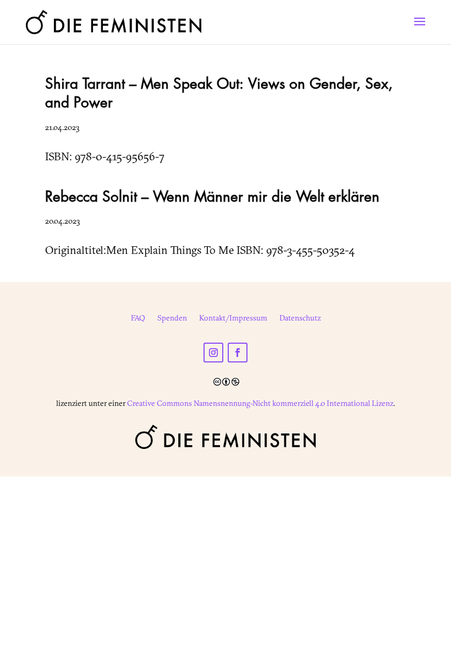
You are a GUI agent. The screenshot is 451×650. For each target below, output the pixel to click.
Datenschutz (300, 318)
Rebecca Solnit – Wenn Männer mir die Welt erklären (212, 197)
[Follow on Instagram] (213, 352)
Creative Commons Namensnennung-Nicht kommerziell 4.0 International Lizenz (260, 403)
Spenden (172, 318)
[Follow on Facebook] (238, 352)
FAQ (138, 318)
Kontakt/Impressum (233, 318)
